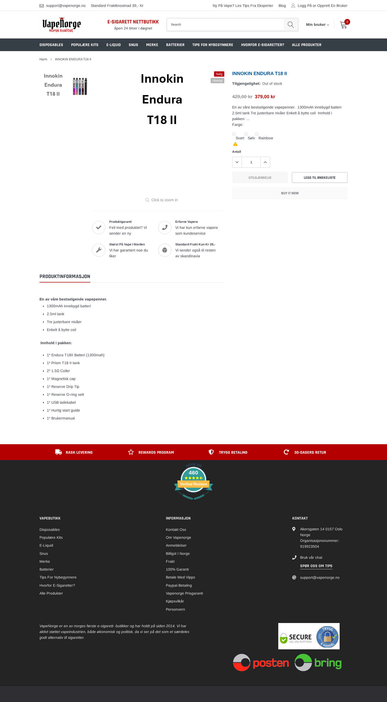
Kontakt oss (176, 529)
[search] (291, 24)
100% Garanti (177, 569)
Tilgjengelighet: (246, 83)
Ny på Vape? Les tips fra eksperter (243, 5)
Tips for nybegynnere (212, 45)
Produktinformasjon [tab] (64, 276)
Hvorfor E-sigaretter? (262, 45)
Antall (236, 152)
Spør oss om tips (316, 566)
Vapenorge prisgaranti (184, 593)
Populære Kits (84, 45)
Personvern (175, 609)
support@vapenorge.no (66, 5)
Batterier (175, 45)
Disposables (51, 45)
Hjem (43, 59)
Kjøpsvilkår (175, 601)
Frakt (170, 561)
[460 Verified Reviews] (193, 502)
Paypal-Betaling (179, 585)
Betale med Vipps (180, 577)
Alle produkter (306, 45)
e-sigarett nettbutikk (133, 21)
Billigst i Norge (178, 553)
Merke (152, 45)
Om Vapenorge (178, 537)
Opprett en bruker (332, 5)
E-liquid (113, 45)
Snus (133, 45)
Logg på (305, 5)
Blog (282, 5)
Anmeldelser (176, 545)
